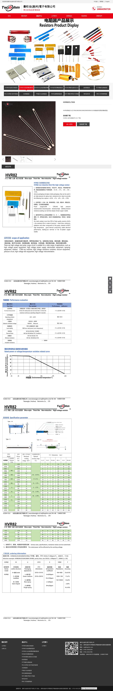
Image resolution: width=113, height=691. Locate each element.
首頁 (9, 16)
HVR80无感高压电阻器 (11, 87)
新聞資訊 (69, 16)
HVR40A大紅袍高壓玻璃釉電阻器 (41, 88)
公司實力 (54, 16)
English (107, 1)
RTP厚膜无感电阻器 (101, 87)
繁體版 (101, 1)
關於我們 (24, 16)
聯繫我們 (99, 16)
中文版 (96, 1)
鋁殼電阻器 (87, 87)
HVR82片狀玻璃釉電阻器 (26, 87)
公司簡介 (4, 645)
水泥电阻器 (26, 94)
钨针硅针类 (87, 94)
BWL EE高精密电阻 (101, 94)
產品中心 (39, 16)
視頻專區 (84, 16)
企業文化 (4, 648)
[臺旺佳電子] (11, 8)
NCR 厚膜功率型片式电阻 (72, 94)
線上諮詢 (69, 124)
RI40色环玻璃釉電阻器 (56, 87)
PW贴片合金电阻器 (41, 94)
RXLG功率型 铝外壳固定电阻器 (11, 95)
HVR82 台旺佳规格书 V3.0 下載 (72, 118)
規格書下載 (83, 124)
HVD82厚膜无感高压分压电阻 (72, 88)
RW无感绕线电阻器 (56, 94)
